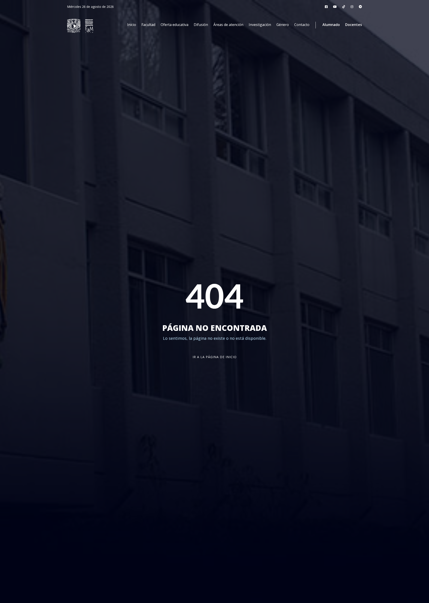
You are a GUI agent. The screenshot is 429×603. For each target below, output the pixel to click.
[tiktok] (343, 6)
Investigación (260, 24)
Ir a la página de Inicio (215, 357)
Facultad (148, 24)
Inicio (131, 24)
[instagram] (352, 6)
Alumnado (331, 24)
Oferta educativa (174, 24)
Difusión (201, 24)
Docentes (353, 24)
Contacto (301, 24)
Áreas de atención (228, 24)
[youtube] (335, 6)
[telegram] (360, 6)
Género (282, 24)
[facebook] (326, 6)
